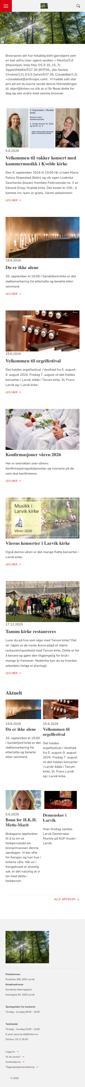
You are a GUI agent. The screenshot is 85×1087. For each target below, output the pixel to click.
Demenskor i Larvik (54, 817)
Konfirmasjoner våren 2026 (33, 454)
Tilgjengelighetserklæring (20, 1067)
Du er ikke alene (22, 267)
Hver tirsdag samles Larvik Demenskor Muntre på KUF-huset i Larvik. (59, 836)
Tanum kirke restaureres (31, 631)
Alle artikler (64, 899)
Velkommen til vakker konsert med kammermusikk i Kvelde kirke (41, 160)
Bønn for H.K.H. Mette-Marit (21, 822)
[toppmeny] (6, 6)
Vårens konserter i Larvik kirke (38, 542)
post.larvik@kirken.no (26, 1034)
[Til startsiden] (27, 946)
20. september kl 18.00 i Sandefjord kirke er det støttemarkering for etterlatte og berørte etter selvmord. (23, 747)
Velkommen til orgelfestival (33, 360)
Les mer (12, 200)
